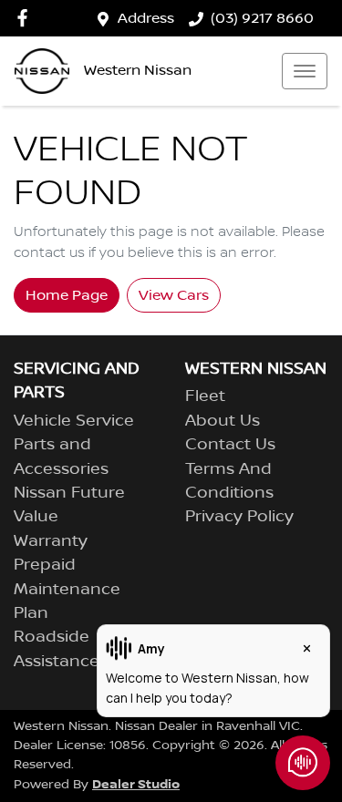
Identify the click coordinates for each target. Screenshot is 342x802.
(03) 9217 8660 (262, 18)
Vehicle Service (74, 421)
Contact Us (230, 445)
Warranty (51, 541)
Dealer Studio (136, 784)
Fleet (205, 396)
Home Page (67, 295)
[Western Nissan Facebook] (26, 17)
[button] (304, 71)
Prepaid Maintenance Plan (67, 589)
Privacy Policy (239, 517)
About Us (222, 421)
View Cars (174, 295)
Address (146, 18)
